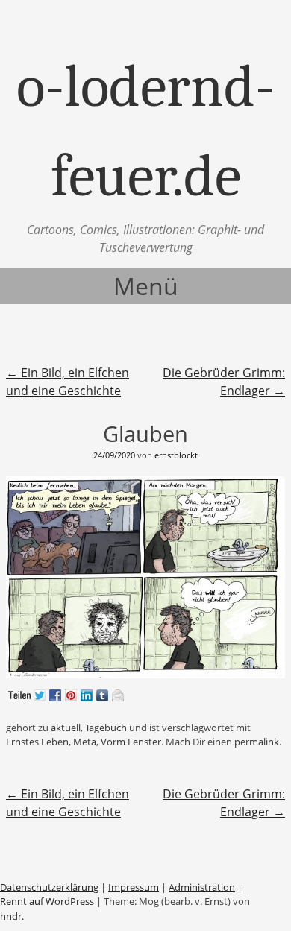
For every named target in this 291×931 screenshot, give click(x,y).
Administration (202, 887)
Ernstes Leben (37, 741)
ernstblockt (176, 455)
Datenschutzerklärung (49, 887)
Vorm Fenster (131, 741)
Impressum (133, 887)
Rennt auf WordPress (47, 901)
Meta (84, 741)
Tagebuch (106, 727)
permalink (256, 741)
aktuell (66, 727)
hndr (11, 916)
